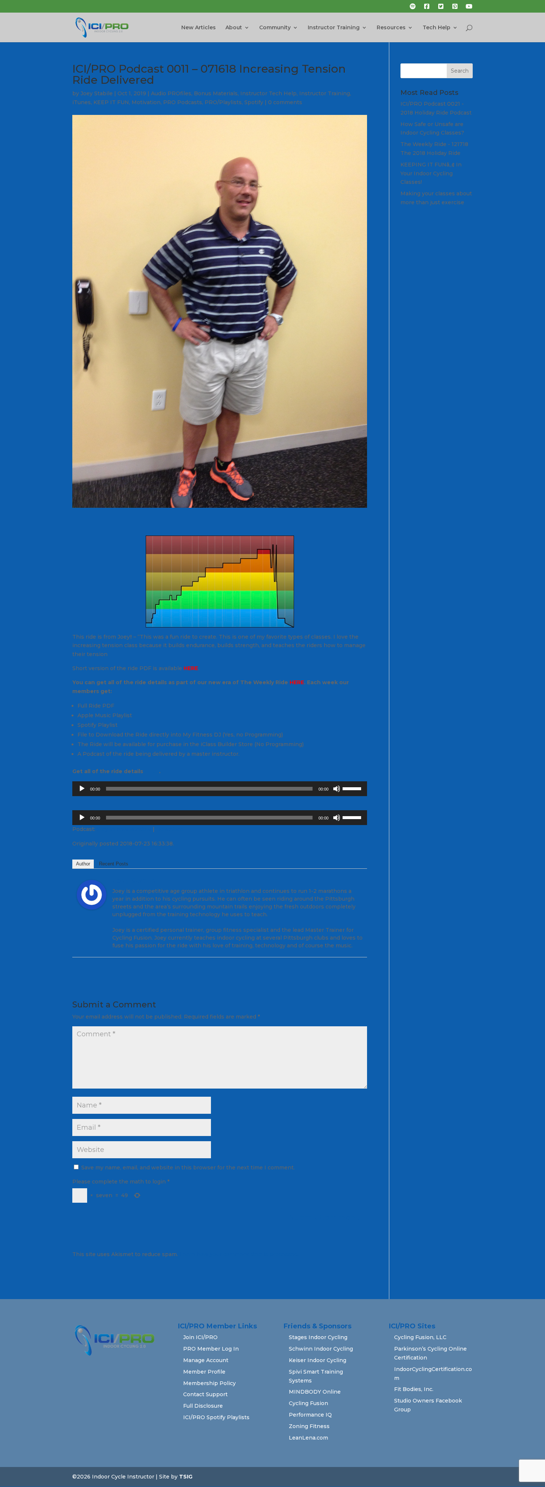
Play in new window (124, 829)
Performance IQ (310, 1414)
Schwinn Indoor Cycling (321, 1348)
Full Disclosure (203, 1405)
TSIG (185, 1476)
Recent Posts (113, 864)
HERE (191, 668)
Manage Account (205, 1360)
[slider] (353, 788)
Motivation (146, 102)
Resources (391, 28)
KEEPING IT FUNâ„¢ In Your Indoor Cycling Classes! (431, 173)
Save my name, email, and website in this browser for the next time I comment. (188, 1167)
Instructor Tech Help (268, 93)
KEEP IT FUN (111, 102)
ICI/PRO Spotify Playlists (216, 1417)
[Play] (82, 788)
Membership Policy (209, 1383)
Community (275, 28)
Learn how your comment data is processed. (239, 1254)
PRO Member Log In (211, 1348)
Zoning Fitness (309, 1426)
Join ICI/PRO (200, 1337)
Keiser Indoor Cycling (317, 1360)
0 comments (285, 102)
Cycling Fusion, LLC (420, 1337)
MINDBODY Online (315, 1391)
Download (170, 829)
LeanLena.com (308, 1437)
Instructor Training (334, 28)
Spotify (253, 102)
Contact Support (205, 1394)
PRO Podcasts (182, 102)
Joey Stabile (96, 93)
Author (83, 864)
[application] (219, 788)
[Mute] (336, 788)
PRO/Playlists (223, 102)
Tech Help (436, 28)
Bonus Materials (216, 93)
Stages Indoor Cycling (318, 1337)
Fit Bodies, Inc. (413, 1389)
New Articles (198, 28)
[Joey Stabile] (91, 904)
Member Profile (204, 1371)
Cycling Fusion (308, 1403)
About (233, 28)
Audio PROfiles (171, 93)
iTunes (81, 102)
